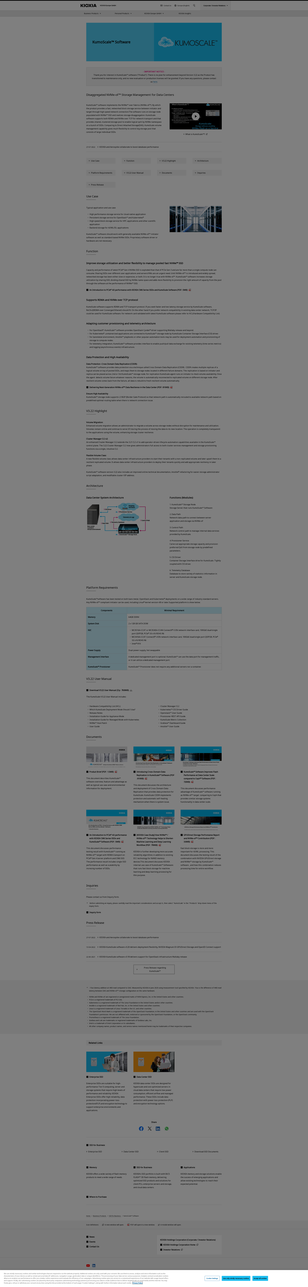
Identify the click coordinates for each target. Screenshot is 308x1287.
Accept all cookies (260, 1278)
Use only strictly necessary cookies (236, 1278)
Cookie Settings (212, 1278)
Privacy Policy (137, 1283)
